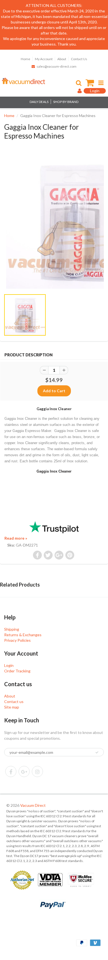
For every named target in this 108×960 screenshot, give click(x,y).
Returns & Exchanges (23, 634)
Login (9, 665)
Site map (11, 707)
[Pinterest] (24, 771)
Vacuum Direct (33, 805)
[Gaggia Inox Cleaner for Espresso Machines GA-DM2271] (54, 222)
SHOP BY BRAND (65, 102)
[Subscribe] (97, 752)
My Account (44, 59)
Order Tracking (17, 671)
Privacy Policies (17, 640)
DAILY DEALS (39, 102)
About (61, 59)
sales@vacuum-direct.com (56, 66)
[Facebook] (10, 771)
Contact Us (79, 59)
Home (25, 59)
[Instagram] (37, 771)
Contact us (14, 701)
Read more (15, 538)
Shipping (11, 629)
